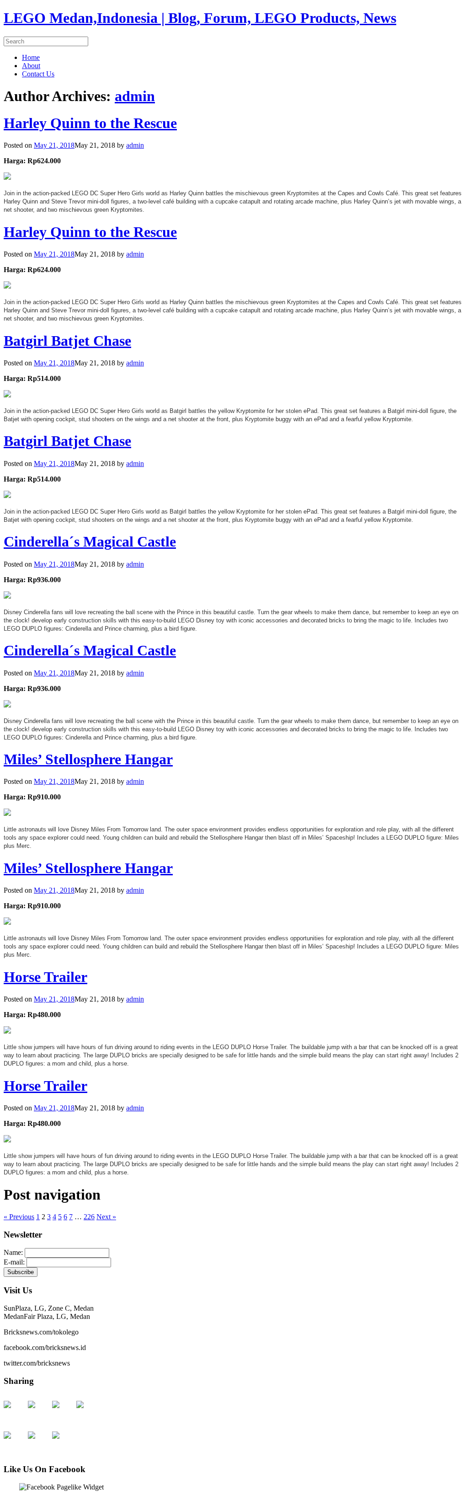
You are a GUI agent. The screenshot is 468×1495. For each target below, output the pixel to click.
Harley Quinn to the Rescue (90, 123)
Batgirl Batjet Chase (67, 340)
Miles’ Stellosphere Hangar (88, 759)
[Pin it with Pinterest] (15, 1442)
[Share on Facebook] (15, 1412)
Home (31, 57)
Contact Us (38, 74)
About (31, 66)
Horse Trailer (45, 977)
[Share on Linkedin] (39, 1442)
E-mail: (15, 1262)
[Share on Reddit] (87, 1412)
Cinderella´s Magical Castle (90, 541)
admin (135, 96)
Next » (106, 1217)
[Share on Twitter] (39, 1412)
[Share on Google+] (63, 1412)
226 (89, 1217)
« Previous (19, 1217)
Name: (14, 1252)
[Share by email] (63, 1442)
